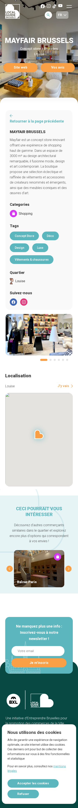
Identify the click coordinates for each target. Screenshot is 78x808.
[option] (39, 335)
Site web (20, 68)
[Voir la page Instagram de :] (23, 302)
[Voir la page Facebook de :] (13, 302)
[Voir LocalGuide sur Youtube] (60, 6)
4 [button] (59, 360)
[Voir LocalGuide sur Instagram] (49, 6)
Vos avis (57, 68)
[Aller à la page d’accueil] (12, 11)
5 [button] (63, 360)
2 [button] (51, 360)
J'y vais (63, 386)
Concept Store (24, 236)
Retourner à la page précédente (37, 121)
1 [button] (43, 360)
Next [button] (68, 569)
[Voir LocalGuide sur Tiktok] (54, 6)
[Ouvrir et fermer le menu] (69, 6)
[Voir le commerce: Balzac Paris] (39, 568)
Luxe (40, 247)
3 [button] (55, 360)
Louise (20, 281)
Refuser (23, 794)
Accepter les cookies (33, 783)
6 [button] (67, 360)
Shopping (25, 213)
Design (19, 247)
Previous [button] (9, 569)
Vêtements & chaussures (32, 259)
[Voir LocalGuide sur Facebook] (43, 6)
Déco (50, 236)
